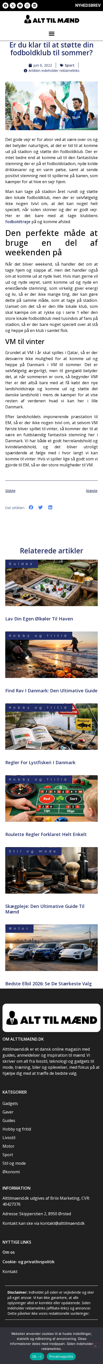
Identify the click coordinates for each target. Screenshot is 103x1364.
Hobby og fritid (16, 1129)
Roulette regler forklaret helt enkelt (46, 834)
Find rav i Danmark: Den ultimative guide (51, 691)
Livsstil (8, 1137)
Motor (8, 1146)
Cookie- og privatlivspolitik (28, 1261)
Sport (69, 65)
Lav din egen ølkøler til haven (39, 619)
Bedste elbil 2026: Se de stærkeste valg (48, 984)
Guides (8, 1120)
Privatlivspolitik (61, 1356)
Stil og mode (14, 1163)
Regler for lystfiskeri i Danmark (40, 762)
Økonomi (11, 1172)
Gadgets (10, 1103)
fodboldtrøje (17, 221)
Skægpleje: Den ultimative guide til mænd (44, 909)
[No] (95, 1345)
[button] (51, 33)
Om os (8, 1252)
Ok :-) (37, 1356)
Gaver (8, 1112)
